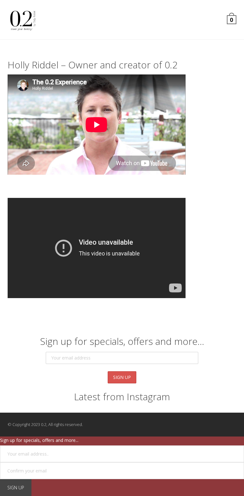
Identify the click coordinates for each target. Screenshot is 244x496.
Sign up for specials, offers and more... (39, 440)
